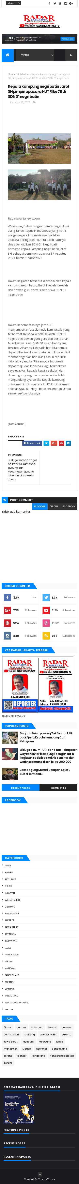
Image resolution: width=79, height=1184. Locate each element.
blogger (40, 506)
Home (11, 74)
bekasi (8, 886)
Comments (58, 788)
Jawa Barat (11, 927)
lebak (8, 947)
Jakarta (9, 920)
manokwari (12, 954)
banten (9, 872)
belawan (10, 893)
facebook (69, 506)
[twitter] (54, 3)
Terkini (9, 1009)
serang (9, 982)
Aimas (8, 865)
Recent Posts (20, 788)
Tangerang (11, 995)
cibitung (10, 906)
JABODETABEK (12, 913)
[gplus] (71, 3)
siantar (9, 988)
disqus (54, 506)
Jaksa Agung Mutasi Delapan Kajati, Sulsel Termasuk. (45, 772)
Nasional (10, 968)
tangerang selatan (16, 1002)
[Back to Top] (40, 1174)
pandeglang (12, 975)
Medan (8, 961)
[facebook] (49, 3)
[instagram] (65, 3)
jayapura (10, 934)
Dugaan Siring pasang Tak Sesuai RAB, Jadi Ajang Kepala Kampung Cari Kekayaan (46, 737)
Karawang (11, 941)
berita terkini (12, 899)
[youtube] (60, 3)
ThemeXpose (46, 1179)
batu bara (10, 879)
